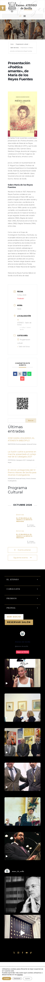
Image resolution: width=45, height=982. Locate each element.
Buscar (30, 420)
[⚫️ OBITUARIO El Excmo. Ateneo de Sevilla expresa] (22, 895)
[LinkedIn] (24, 374)
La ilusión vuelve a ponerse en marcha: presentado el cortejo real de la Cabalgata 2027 (22, 454)
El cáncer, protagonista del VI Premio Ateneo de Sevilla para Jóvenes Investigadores (22, 472)
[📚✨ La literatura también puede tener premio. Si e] (22, 933)
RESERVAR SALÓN (19, 622)
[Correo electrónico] (22, 378)
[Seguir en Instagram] (18, 952)
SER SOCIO (14, 616)
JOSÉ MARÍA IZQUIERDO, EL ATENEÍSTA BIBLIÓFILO (21, 439)
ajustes (20, 975)
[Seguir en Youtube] (26, 952)
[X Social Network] (20, 374)
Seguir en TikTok (22, 652)
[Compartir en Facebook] (15, 374)
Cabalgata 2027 (21, 460)
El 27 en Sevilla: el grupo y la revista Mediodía (24, 519)
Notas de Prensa (31, 444)
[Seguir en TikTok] (31, 952)
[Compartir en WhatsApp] (29, 374)
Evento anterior (24, 550)
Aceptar (6, 978)
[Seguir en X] (14, 952)
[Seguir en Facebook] (22, 952)
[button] (2, 8)
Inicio (12, 44)
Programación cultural (22, 44)
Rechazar (17, 978)
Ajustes (27, 978)
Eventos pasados (21, 444)
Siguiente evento (20, 558)
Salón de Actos (14, 47)
